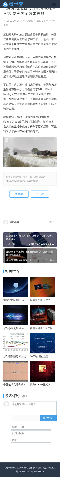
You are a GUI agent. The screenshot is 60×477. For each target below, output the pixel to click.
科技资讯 (28, 20)
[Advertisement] (31, 207)
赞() (20, 194)
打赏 (41, 194)
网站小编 (14, 222)
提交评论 (48, 417)
